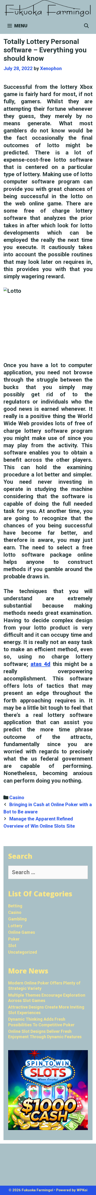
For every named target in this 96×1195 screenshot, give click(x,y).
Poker (14, 939)
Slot (12, 945)
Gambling (17, 918)
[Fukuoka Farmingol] (48, 8)
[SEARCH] (86, 26)
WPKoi (82, 1190)
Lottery (15, 925)
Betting (15, 905)
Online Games (21, 932)
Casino (16, 797)
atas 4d (41, 664)
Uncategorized (22, 952)
